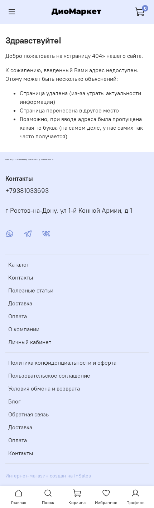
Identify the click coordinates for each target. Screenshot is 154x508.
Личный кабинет (29, 342)
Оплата (17, 316)
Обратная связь (28, 414)
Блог (14, 401)
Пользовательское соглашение (49, 375)
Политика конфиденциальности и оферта (62, 362)
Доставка (20, 303)
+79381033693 (27, 191)
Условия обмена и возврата (44, 388)
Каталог (18, 264)
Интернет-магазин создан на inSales (48, 475)
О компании (23, 329)
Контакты (20, 277)
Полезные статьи (30, 290)
